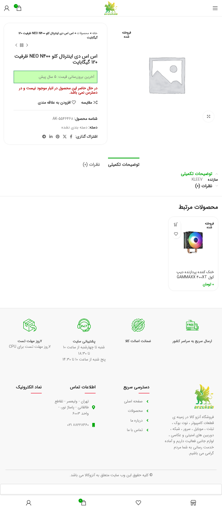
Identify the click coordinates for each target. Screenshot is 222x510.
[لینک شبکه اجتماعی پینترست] (57, 136)
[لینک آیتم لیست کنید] (127, 401)
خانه (94, 33)
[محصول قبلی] (27, 45)
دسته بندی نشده (74, 127)
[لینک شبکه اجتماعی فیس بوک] (71, 136)
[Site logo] (111, 8)
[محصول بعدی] (16, 45)
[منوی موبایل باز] (215, 8)
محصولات (83, 33)
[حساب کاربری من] (6, 8)
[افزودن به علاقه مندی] (176, 234)
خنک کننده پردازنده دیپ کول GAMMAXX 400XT (195, 274)
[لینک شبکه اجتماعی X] (64, 136)
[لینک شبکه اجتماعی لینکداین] (51, 136)
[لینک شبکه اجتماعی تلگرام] (44, 136)
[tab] (123, 164)
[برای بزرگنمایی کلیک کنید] (208, 116)
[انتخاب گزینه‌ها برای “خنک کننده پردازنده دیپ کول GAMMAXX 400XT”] (176, 224)
